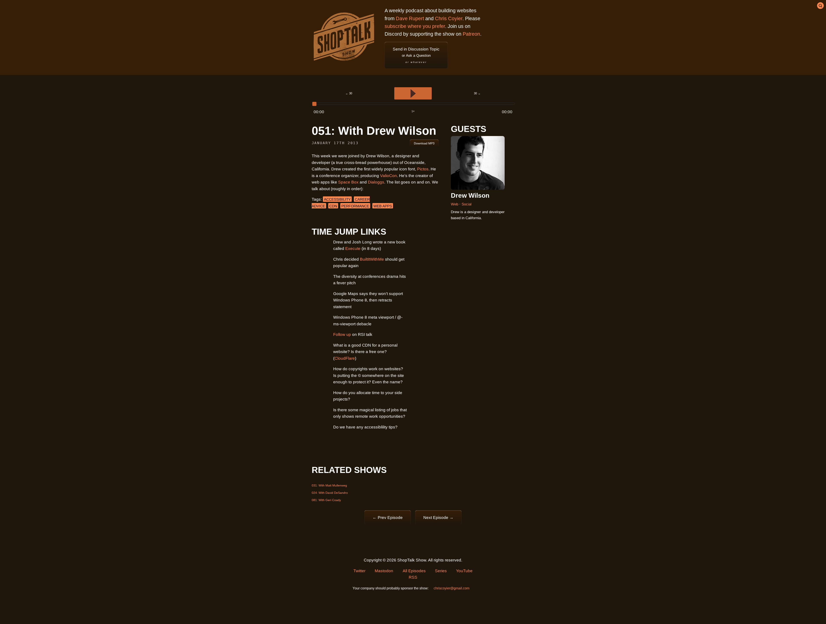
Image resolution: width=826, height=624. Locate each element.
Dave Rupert (410, 18)
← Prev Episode (388, 517)
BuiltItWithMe (372, 259)
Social (467, 204)
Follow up (342, 334)
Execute (353, 248)
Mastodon (384, 571)
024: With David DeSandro (330, 492)
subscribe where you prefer (415, 26)
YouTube (464, 571)
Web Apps (382, 206)
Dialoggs (376, 182)
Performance (355, 206)
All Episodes (414, 571)
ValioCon (388, 175)
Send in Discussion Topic (416, 55)
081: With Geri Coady (326, 500)
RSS (413, 577)
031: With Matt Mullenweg (329, 485)
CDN (333, 206)
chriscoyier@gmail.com (451, 588)
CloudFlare (344, 358)
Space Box (348, 182)
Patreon (471, 34)
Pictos (422, 169)
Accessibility (337, 199)
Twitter (359, 571)
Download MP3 (424, 143)
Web (455, 204)
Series (441, 571)
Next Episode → (438, 517)
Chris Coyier (448, 18)
